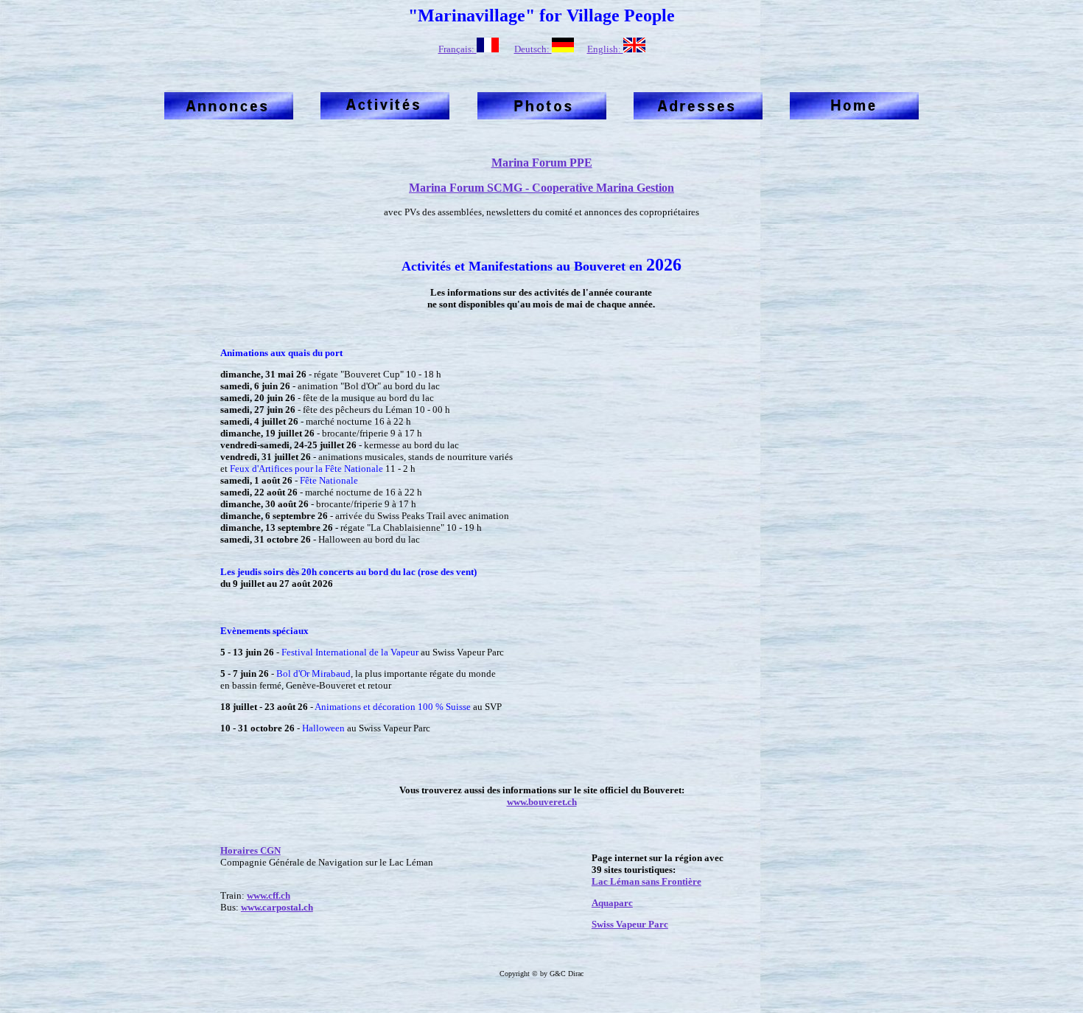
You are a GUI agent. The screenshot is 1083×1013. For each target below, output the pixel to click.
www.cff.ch (268, 895)
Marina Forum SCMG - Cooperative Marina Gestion (541, 187)
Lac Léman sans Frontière (646, 881)
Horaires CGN (250, 850)
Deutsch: (533, 49)
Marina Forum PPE (541, 162)
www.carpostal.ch (277, 907)
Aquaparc (612, 902)
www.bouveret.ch (542, 801)
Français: (457, 49)
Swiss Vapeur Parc (630, 924)
